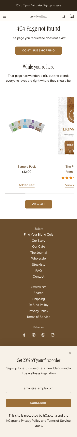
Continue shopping (38, 50)
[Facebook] (24, 335)
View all (38, 204)
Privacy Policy (30, 420)
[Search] (63, 16)
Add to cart (27, 185)
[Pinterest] (43, 335)
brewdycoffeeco (38, 16)
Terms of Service (59, 420)
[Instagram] (33, 335)
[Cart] (72, 16)
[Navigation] (4, 16)
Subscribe (38, 403)
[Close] (69, 353)
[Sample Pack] (26, 126)
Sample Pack (27, 166)
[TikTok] (52, 335)
